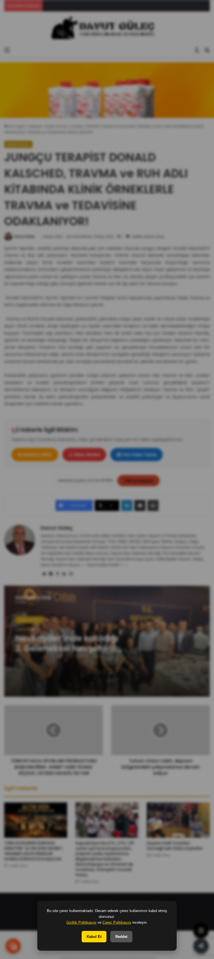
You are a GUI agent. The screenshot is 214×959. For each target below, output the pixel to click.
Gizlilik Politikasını (81, 922)
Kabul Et (94, 937)
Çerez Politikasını (117, 922)
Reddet (121, 937)
